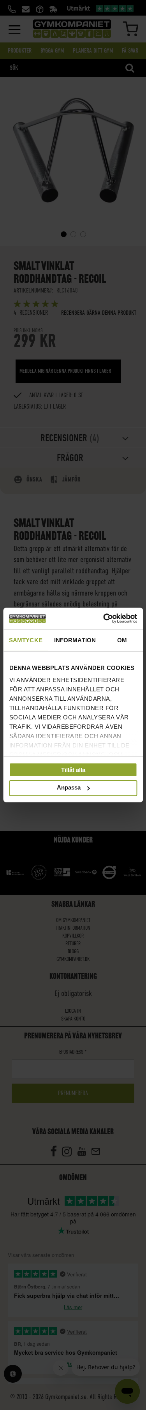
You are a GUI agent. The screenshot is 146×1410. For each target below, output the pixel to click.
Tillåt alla (73, 769)
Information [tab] (75, 639)
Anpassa (69, 787)
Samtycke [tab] (25, 639)
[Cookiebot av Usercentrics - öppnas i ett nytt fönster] (104, 618)
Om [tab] (122, 639)
